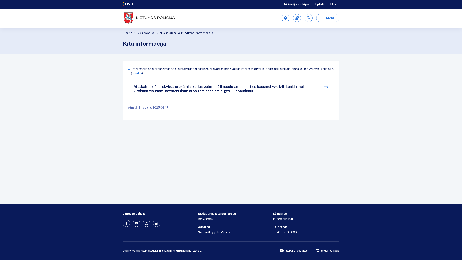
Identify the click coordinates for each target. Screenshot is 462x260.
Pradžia (127, 33)
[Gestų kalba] (297, 18)
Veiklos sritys (146, 33)
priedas (137, 73)
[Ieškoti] (309, 18)
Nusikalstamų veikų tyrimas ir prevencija (185, 33)
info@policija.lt (283, 219)
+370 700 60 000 (285, 232)
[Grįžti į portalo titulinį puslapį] (128, 4)
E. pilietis (320, 4)
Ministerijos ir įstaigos (296, 4)
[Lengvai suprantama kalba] (285, 18)
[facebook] (126, 223)
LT (331, 4)
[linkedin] (156, 223)
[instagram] (146, 223)
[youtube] (136, 223)
